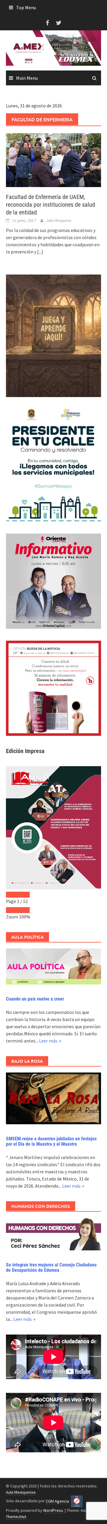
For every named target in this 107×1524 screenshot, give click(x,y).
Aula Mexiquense (21, 1492)
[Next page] (24, 895)
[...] (40, 252)
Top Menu (26, 7)
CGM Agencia (57, 1501)
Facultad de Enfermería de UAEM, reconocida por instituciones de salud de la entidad (50, 204)
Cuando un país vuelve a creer (35, 999)
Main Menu (27, 78)
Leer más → (50, 1041)
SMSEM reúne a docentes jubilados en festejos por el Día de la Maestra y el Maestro (51, 1141)
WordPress (53, 1510)
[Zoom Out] (12, 910)
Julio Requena (58, 220)
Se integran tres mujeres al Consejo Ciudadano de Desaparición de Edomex (51, 1267)
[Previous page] (12, 895)
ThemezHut (16, 1516)
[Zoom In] (24, 910)
